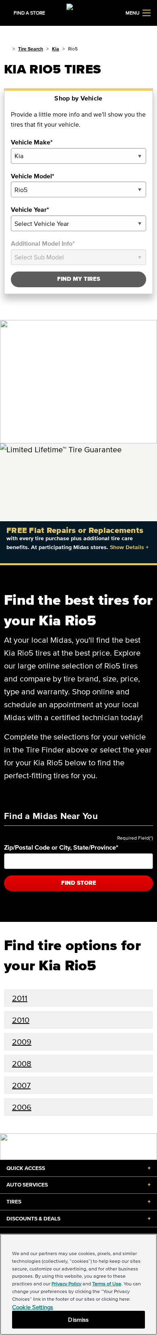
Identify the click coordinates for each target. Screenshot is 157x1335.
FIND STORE (78, 883)
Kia (55, 48)
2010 (20, 1019)
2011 (19, 998)
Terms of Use (106, 1284)
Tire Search (30, 48)
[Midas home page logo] (78, 12)
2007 (21, 1085)
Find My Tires (78, 279)
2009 (21, 1041)
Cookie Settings (32, 1307)
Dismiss (78, 1319)
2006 (21, 1107)
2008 (21, 1063)
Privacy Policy (66, 1284)
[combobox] (78, 156)
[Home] (6, 48)
